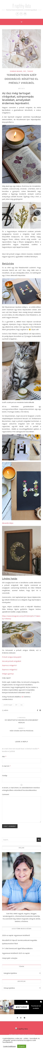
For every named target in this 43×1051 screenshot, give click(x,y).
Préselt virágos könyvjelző (11, 657)
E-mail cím (6, 766)
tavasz (30, 71)
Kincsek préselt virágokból (11, 661)
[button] (7, 1007)
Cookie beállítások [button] (9, 1046)
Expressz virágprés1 (9, 665)
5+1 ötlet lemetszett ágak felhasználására (17, 948)
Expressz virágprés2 (9, 669)
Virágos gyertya (8, 674)
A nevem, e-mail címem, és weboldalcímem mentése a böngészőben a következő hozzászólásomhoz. (21, 789)
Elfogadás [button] (21, 1046)
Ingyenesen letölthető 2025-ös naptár (16, 953)
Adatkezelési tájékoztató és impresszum (22, 1034)
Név (4, 756)
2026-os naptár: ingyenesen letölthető (16, 935)
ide (23, 697)
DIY (24, 71)
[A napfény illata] (21, 1029)
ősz (22, 705)
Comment (5, 794)
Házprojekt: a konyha (9, 958)
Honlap (4, 775)
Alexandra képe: (7, 523)
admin (6, 710)
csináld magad (16, 71)
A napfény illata (21, 6)
